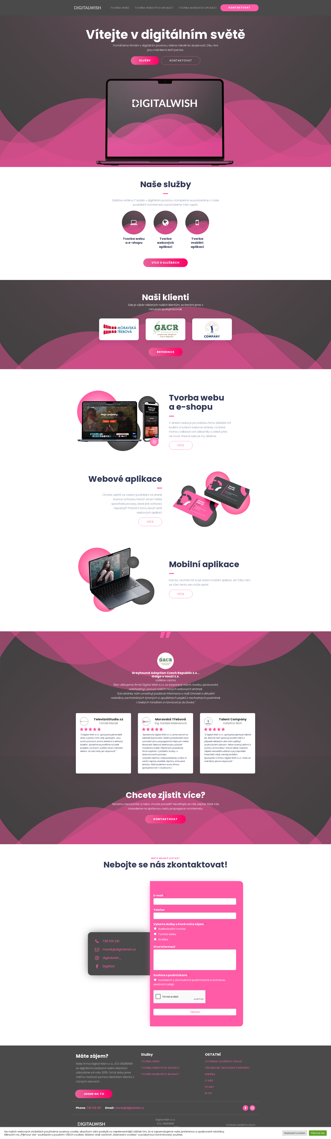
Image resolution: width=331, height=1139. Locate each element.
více (180, 445)
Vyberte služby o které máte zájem (179, 924)
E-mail (159, 896)
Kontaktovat (239, 7)
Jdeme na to (93, 1094)
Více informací (164, 947)
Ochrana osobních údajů (223, 1061)
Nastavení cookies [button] (294, 1133)
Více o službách (165, 263)
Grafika (163, 939)
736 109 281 (111, 941)
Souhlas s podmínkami (171, 975)
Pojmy (209, 1087)
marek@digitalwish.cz (119, 949)
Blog (208, 1093)
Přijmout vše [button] (318, 1133)
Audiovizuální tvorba (171, 929)
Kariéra (210, 1074)
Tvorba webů (120, 7)
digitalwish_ (112, 958)
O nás (209, 1080)
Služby (145, 60)
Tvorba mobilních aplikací (198, 7)
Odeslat (195, 1011)
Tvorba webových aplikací (154, 7)
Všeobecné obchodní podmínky (227, 1067)
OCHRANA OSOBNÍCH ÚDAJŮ (240, 1124)
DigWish (109, 966)
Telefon (159, 910)
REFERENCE (165, 352)
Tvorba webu (167, 934)
